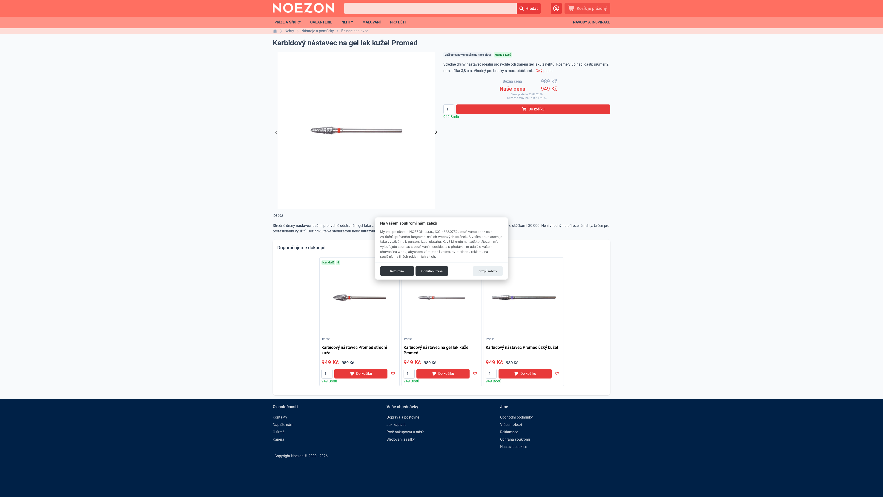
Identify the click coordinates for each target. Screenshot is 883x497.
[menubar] (340, 22)
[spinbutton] (448, 109)
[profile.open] (556, 8)
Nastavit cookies (513, 447)
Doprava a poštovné (403, 417)
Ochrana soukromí (515, 439)
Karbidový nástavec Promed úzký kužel (522, 347)
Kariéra (278, 439)
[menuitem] (288, 22)
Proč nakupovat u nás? (405, 432)
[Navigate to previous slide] (276, 132)
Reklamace (509, 432)
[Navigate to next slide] (436, 132)
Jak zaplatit (396, 424)
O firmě (278, 432)
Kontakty (280, 417)
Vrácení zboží (511, 424)
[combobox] (430, 8)
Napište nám (283, 424)
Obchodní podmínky (516, 417)
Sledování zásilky (401, 439)
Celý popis (544, 71)
